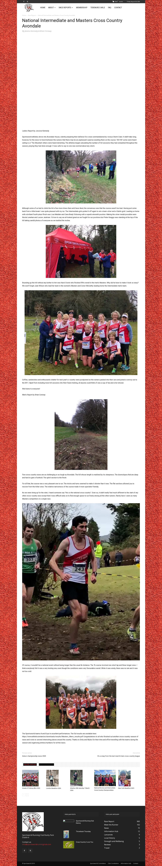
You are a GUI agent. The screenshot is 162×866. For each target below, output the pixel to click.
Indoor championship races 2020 (34, 756)
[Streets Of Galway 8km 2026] (33, 778)
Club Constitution (113, 863)
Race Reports (65, 8)
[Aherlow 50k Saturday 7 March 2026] (81, 778)
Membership (81, 8)
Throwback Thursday (83, 831)
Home (42, 8)
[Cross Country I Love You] (68, 844)
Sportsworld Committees (98, 863)
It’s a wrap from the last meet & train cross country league (118, 756)
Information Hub (126, 863)
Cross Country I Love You (84, 842)
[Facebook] (23, 1)
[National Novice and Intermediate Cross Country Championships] (105, 778)
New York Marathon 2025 (126, 788)
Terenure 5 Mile (97, 8)
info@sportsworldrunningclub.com (36, 844)
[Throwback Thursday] (66, 834)
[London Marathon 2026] (57, 778)
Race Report (32, 15)
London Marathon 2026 (53, 788)
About (51, 8)
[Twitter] (27, 1)
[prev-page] (23, 794)
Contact (118, 8)
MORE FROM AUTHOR (46, 764)
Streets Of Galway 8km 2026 (31, 788)
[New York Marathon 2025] (129, 778)
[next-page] (27, 794)
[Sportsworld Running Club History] (68, 821)
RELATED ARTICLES (30, 764)
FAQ (109, 8)
